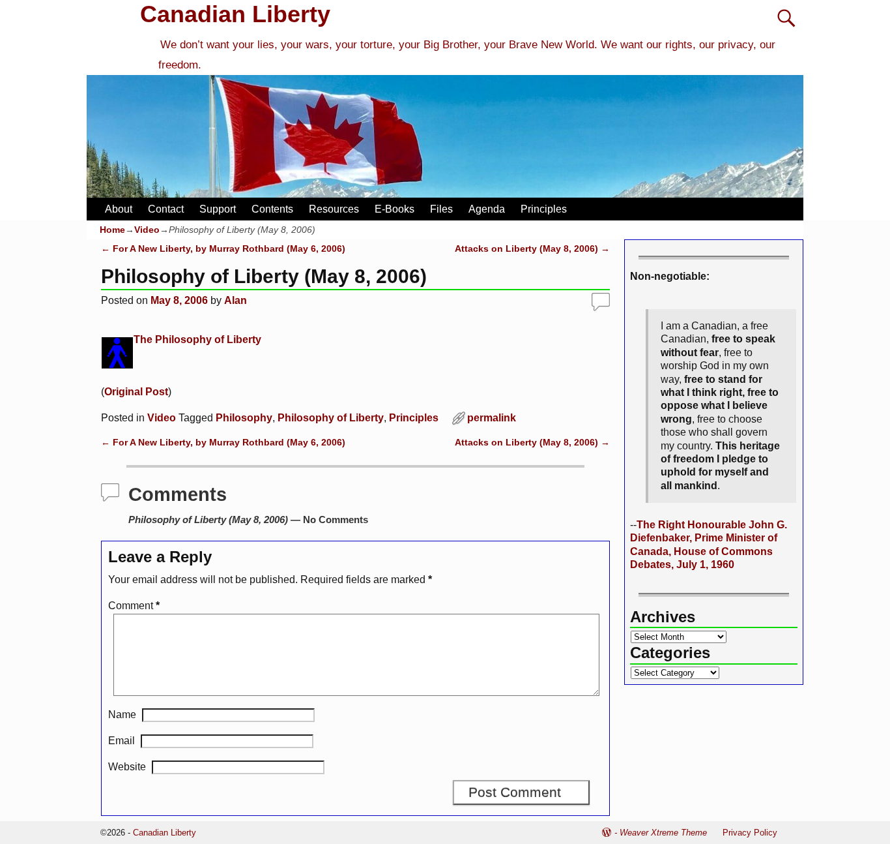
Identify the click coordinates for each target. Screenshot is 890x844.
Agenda (486, 209)
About (118, 209)
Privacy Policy (750, 832)
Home (112, 229)
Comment (134, 605)
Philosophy (244, 417)
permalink (491, 417)
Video (147, 229)
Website (127, 766)
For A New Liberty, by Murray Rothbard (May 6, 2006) (223, 248)
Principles (544, 209)
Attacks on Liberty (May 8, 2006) (532, 248)
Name (122, 714)
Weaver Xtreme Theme (663, 832)
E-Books (394, 209)
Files (441, 209)
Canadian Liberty (235, 14)
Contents (272, 209)
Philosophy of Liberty (331, 417)
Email (121, 740)
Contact (166, 209)
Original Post (136, 391)
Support (217, 209)
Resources (334, 209)
